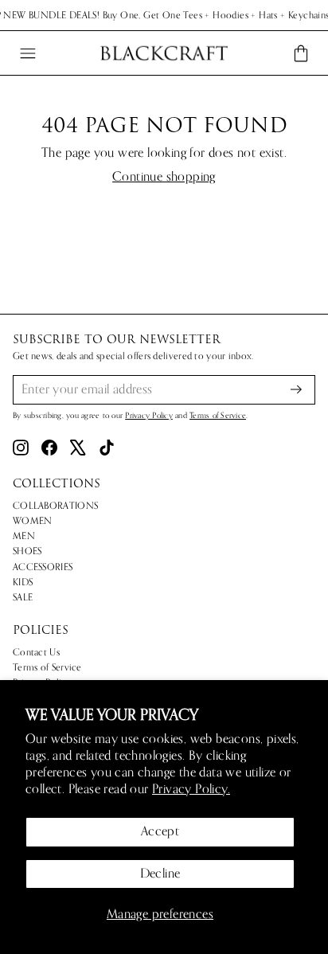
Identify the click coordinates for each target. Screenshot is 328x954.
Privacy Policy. (191, 789)
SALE (23, 597)
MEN (24, 536)
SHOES (27, 551)
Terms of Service (217, 415)
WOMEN (33, 521)
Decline (160, 873)
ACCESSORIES (42, 567)
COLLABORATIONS (55, 506)
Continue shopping (164, 177)
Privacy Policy (149, 415)
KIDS (23, 582)
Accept (160, 831)
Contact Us (36, 652)
